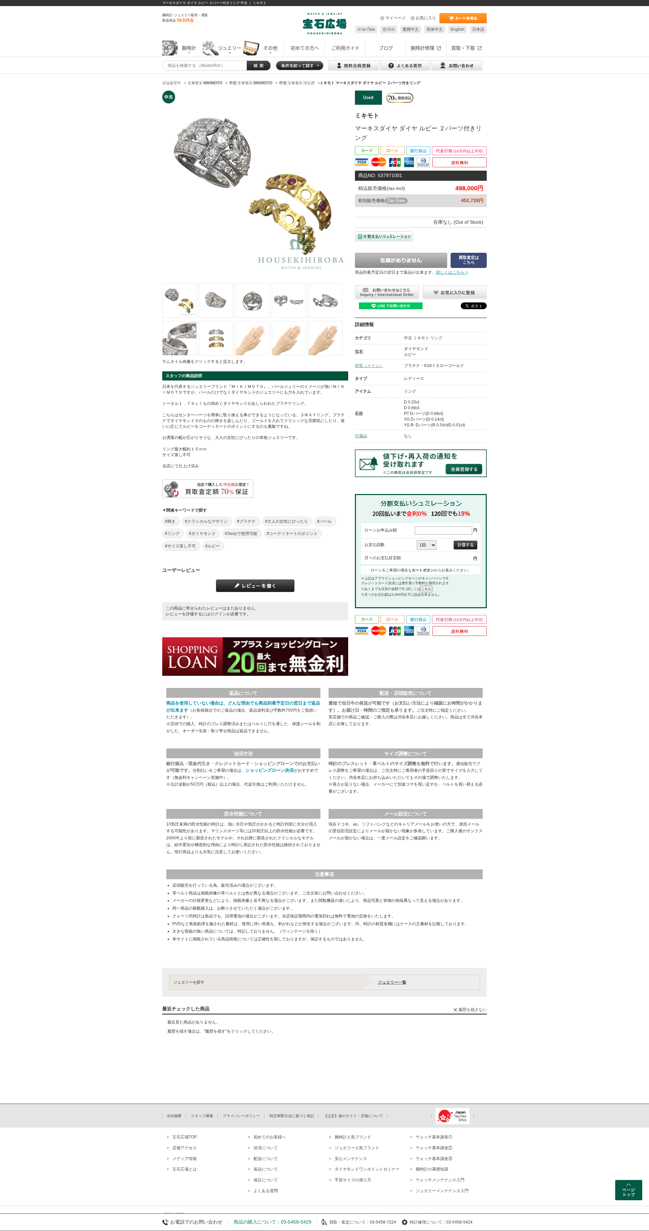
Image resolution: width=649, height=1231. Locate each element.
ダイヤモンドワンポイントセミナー (367, 1169)
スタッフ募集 (202, 1116)
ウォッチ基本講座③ (434, 1158)
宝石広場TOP (184, 1137)
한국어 (389, 29)
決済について (266, 1148)
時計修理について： (428, 1222)
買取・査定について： (349, 1222)
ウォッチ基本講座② (434, 1148)
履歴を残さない (472, 1009)
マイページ (395, 18)
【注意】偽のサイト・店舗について (353, 1116)
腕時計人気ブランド (353, 1137)
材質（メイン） (369, 365)
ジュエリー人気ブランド (357, 1148)
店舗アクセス (184, 1148)
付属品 (361, 436)
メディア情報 (184, 1158)
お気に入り (426, 18)
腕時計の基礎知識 (432, 1169)
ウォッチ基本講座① (434, 1137)
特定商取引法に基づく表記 (291, 1116)
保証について (266, 1180)
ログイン (218, 614)
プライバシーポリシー (241, 1116)
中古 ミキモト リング (423, 338)
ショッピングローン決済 (269, 770)
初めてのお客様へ (270, 1137)
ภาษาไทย (366, 29)
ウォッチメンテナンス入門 (440, 1180)
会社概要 (174, 1116)
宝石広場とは (184, 1169)
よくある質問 (266, 1190)
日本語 (478, 29)
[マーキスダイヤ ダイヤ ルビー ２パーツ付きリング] (179, 300)
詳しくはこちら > (452, 272)
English (457, 29)
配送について (266, 1158)
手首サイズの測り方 (353, 1180)
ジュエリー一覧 (392, 982)
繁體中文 (411, 29)
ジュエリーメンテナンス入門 (442, 1190)
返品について (266, 1169)
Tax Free (396, 200)
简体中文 (435, 29)
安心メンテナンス (351, 1158)
